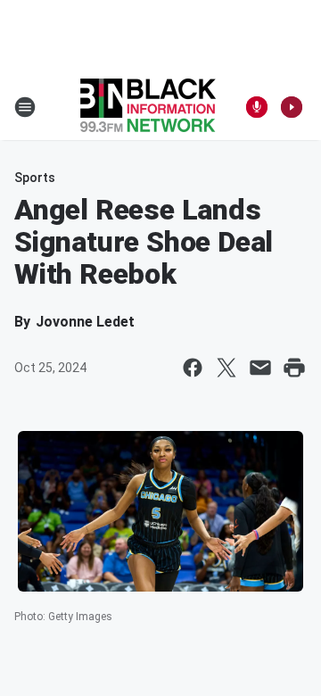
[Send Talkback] (257, 107)
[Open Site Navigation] (25, 107)
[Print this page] (294, 367)
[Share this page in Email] (260, 367)
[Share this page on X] (226, 367)
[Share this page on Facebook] (192, 367)
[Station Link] (148, 107)
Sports (34, 177)
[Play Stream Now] (291, 107)
